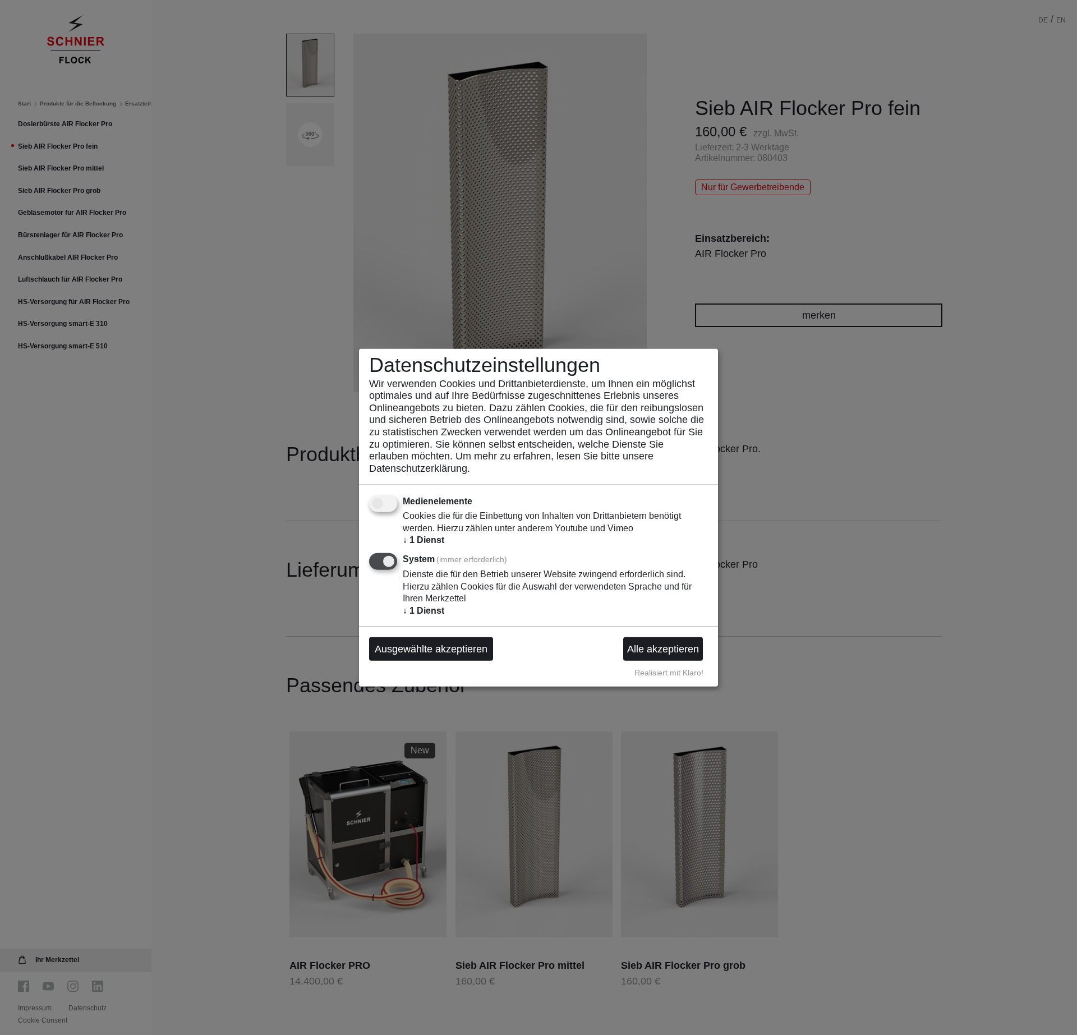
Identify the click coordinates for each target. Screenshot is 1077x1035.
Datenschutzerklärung (418, 467)
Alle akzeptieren (663, 648)
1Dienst (423, 540)
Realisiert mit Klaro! (668, 672)
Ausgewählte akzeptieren (431, 648)
